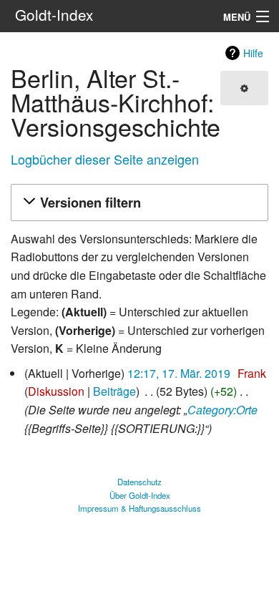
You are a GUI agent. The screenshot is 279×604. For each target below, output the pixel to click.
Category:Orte (222, 409)
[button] (137, 203)
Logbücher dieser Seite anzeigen (105, 159)
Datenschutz (139, 481)
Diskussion (56, 391)
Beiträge (114, 391)
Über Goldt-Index (139, 495)
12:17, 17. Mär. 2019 (178, 373)
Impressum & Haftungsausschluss (139, 508)
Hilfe (253, 53)
